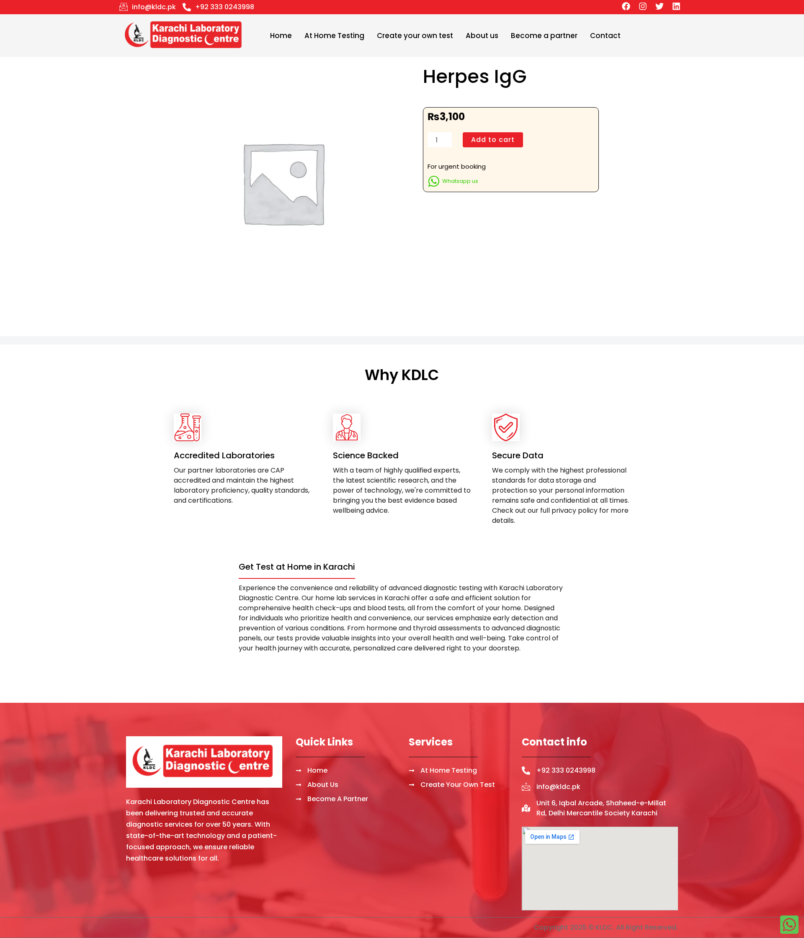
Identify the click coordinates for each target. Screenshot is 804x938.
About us (482, 36)
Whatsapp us (460, 181)
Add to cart (493, 139)
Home (281, 36)
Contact (605, 36)
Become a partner (544, 36)
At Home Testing (334, 36)
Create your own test (415, 36)
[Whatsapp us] (434, 181)
